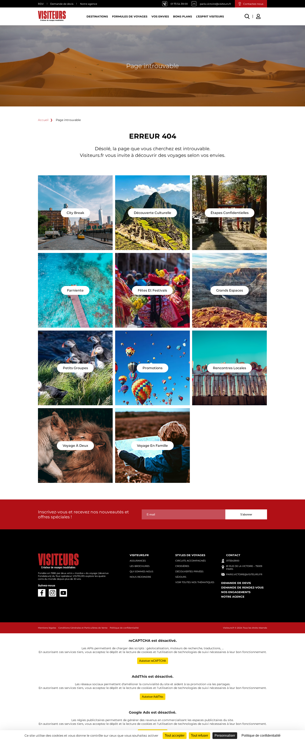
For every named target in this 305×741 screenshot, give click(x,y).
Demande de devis (61, 3)
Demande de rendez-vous (242, 587)
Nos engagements (235, 592)
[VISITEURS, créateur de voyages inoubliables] (52, 16)
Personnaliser (225, 735)
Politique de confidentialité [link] (261, 735)
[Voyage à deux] (75, 445)
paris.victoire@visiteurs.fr (215, 3)
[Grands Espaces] (229, 290)
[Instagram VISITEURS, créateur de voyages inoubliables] (52, 592)
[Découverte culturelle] (152, 212)
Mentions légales (47, 627)
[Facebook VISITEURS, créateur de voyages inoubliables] (41, 592)
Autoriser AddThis (152, 696)
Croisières (182, 566)
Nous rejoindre (140, 576)
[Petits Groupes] (75, 368)
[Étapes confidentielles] (229, 212)
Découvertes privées (189, 571)
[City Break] (75, 212)
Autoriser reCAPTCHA (152, 660)
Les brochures (140, 566)
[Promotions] (152, 368)
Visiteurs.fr (228, 627)
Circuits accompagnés (190, 560)
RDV (41, 3)
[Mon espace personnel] (259, 16)
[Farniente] (75, 290)
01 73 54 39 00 (179, 3)
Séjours (180, 576)
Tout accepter (174, 735)
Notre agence (88, 3)
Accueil (43, 120)
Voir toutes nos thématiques (194, 582)
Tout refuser (199, 735)
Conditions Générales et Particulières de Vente (82, 627)
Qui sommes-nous (141, 571)
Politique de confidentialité (124, 627)
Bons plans (182, 16)
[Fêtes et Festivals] (152, 290)
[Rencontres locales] (229, 368)
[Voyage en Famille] (152, 445)
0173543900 (232, 560)
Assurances (138, 560)
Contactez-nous (253, 3)
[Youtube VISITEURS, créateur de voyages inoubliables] (63, 592)
